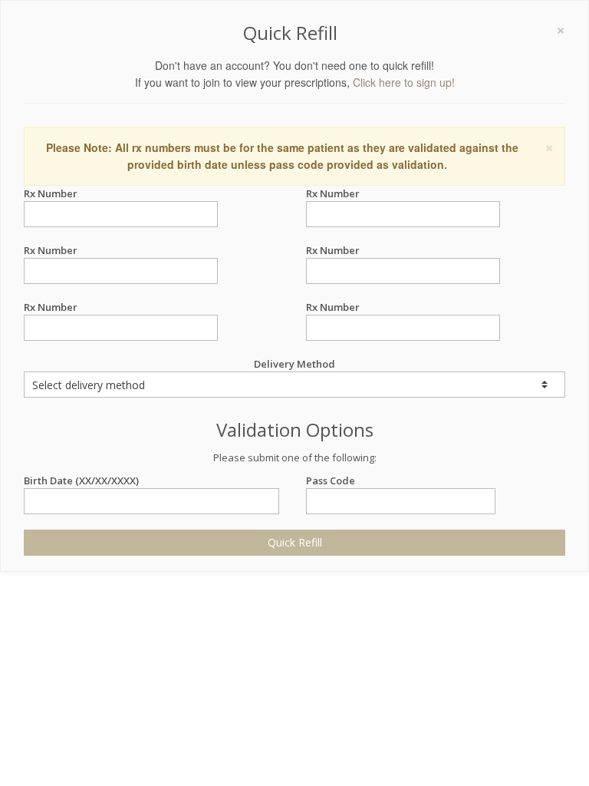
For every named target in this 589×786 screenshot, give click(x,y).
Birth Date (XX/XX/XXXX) (81, 480)
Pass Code (330, 480)
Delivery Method (294, 364)
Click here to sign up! (404, 82)
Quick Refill (295, 542)
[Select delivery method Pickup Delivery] (294, 385)
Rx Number (50, 193)
